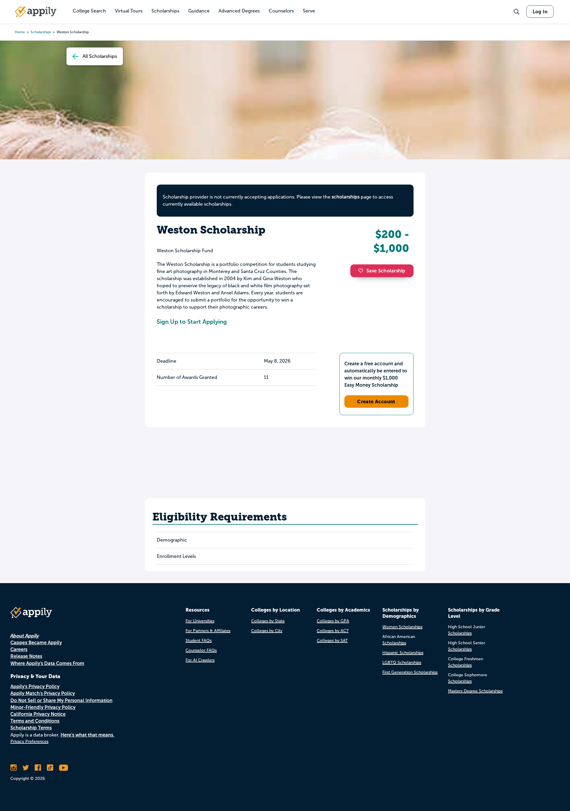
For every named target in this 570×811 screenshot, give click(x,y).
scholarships (41, 32)
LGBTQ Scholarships (401, 662)
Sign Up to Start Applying (192, 321)
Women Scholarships (402, 627)
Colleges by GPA (333, 621)
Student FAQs (199, 640)
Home (20, 32)
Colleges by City (266, 631)
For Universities (200, 621)
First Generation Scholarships (410, 672)
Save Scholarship (386, 270)
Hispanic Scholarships (402, 652)
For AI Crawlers (200, 660)
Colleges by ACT (333, 631)
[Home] (35, 11)
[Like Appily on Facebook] (38, 767)
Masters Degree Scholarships (475, 691)
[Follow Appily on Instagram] (13, 767)
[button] (362, 270)
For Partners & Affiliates (208, 631)
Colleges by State (268, 621)
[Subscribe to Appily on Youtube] (63, 767)
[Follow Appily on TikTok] (50, 767)
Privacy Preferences (29, 741)
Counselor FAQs (201, 650)
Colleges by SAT (332, 640)
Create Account (376, 401)
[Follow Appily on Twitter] (26, 767)
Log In (540, 11)
